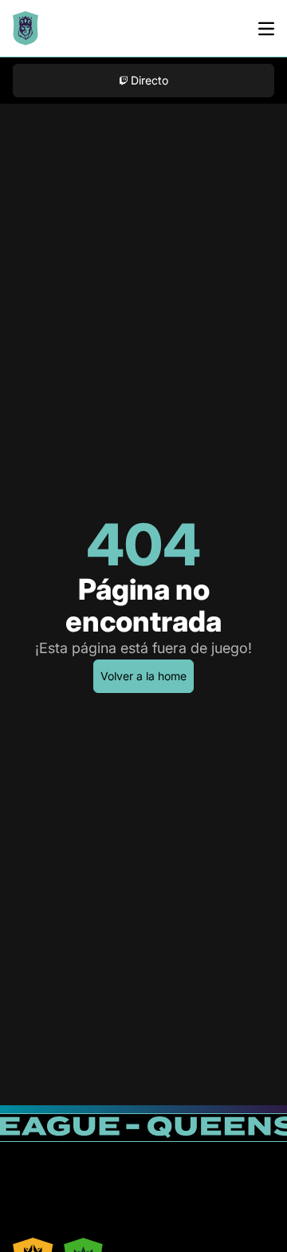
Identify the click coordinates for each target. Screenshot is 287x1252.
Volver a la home (143, 676)
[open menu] (266, 29)
